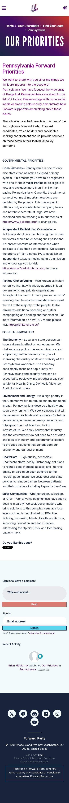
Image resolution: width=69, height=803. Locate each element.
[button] (65, 8)
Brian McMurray (18, 665)
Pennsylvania (36, 30)
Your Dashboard (28, 25)
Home (10, 25)
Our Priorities (50, 665)
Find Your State (53, 25)
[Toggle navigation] (4, 8)
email (40, 754)
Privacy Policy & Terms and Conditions (34, 758)
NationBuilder (41, 761)
